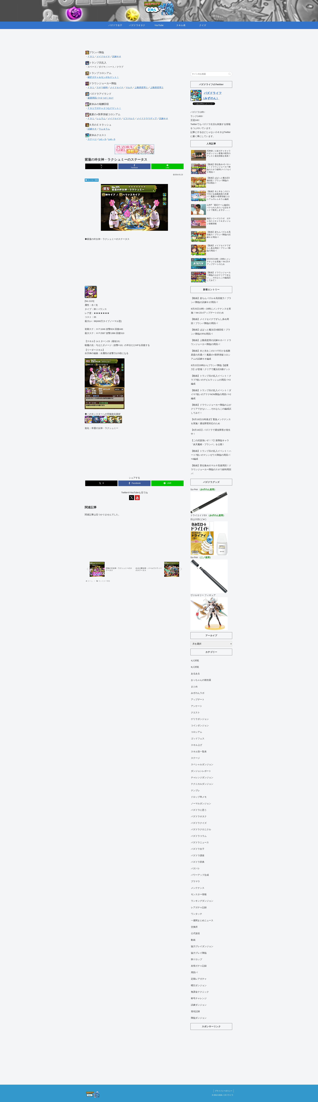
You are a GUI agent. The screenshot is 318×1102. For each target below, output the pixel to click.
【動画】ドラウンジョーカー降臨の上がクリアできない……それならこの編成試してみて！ (211, 409)
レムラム (101, 118)
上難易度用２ (157, 87)
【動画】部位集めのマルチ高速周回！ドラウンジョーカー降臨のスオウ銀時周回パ (211, 469)
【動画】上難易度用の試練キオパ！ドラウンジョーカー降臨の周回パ (211, 342)
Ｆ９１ (91, 56)
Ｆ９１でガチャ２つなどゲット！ (104, 108)
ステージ (92, 139)
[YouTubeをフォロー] (137, 497)
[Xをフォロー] (131, 497)
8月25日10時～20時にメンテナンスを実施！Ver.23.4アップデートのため (211, 311)
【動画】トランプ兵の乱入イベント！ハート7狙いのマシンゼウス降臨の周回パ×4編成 (211, 455)
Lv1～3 (102, 139)
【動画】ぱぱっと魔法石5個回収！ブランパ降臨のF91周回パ (210, 331)
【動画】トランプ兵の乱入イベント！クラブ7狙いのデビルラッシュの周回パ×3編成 (211, 380)
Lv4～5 (111, 139)
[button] (229, 74)
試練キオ (116, 56)
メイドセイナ (103, 56)
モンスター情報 (92, 180)
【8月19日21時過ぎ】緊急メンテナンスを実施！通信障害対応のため (211, 421)
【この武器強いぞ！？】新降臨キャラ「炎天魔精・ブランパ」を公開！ (210, 442)
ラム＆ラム (104, 129)
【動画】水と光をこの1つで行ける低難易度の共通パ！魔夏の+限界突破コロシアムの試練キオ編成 (210, 355)
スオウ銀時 (102, 87)
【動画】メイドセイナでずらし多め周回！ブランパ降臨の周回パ (210, 321)
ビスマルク (129, 118)
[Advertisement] (134, 42)
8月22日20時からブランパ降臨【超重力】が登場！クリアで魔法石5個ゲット (210, 367)
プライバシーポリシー (223, 1091)
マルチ (129, 87)
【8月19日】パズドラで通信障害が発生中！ (210, 432)
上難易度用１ (141, 87)
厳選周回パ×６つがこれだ (101, 98)
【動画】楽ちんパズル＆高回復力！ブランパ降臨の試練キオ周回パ (211, 300)
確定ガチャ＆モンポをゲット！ (103, 77)
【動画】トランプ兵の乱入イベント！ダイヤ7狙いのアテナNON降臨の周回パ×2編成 (211, 394)
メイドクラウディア (147, 118)
